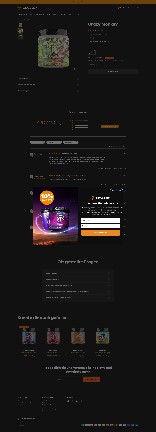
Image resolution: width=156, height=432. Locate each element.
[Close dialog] (116, 189)
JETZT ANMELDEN (100, 233)
